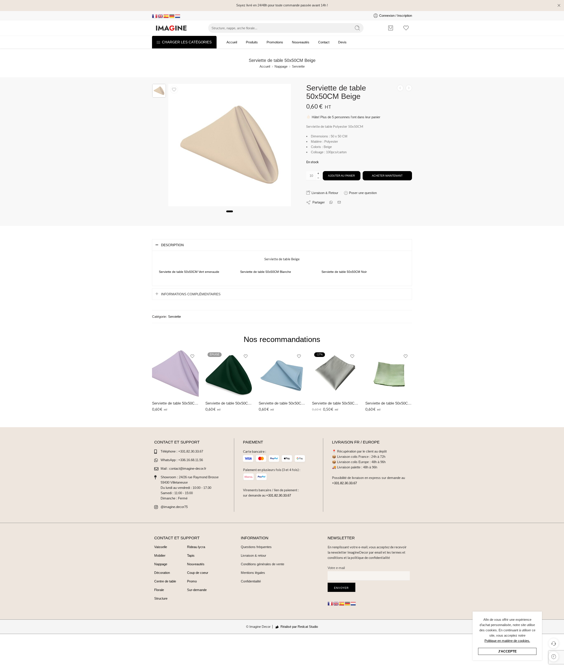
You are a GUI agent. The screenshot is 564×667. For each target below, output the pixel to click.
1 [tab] (229, 215)
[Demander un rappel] (553, 643)
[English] (160, 16)
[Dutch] (178, 16)
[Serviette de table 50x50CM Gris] (335, 373)
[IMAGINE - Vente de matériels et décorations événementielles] (171, 28)
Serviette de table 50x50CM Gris (335, 403)
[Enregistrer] (174, 89)
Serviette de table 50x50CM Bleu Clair (282, 403)
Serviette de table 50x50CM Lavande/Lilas (175, 403)
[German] (172, 16)
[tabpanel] (229, 146)
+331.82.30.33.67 (278, 495)
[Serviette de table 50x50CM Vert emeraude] (409, 88)
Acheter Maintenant (387, 175)
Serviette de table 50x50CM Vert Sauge (388, 403)
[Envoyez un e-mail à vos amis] (339, 202)
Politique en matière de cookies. (507, 641)
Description (172, 245)
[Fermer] (559, 5)
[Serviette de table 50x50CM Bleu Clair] (282, 373)
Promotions (275, 42)
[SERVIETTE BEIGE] (159, 91)
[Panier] (390, 28)
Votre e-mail (336, 568)
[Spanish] (166, 16)
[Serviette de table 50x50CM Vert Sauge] (388, 373)
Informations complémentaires (191, 294)
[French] (155, 16)
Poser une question (362, 193)
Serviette (298, 66)
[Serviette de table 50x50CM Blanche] (400, 88)
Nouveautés (300, 42)
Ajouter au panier (341, 175)
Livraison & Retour (324, 193)
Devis (342, 42)
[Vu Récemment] (553, 656)
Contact (323, 42)
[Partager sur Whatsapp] (331, 202)
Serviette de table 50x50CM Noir (344, 271)
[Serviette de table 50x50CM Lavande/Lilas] (175, 373)
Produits (252, 42)
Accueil (231, 42)
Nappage (281, 66)
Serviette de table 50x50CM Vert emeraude (189, 271)
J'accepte (507, 651)
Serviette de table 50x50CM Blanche (265, 271)
